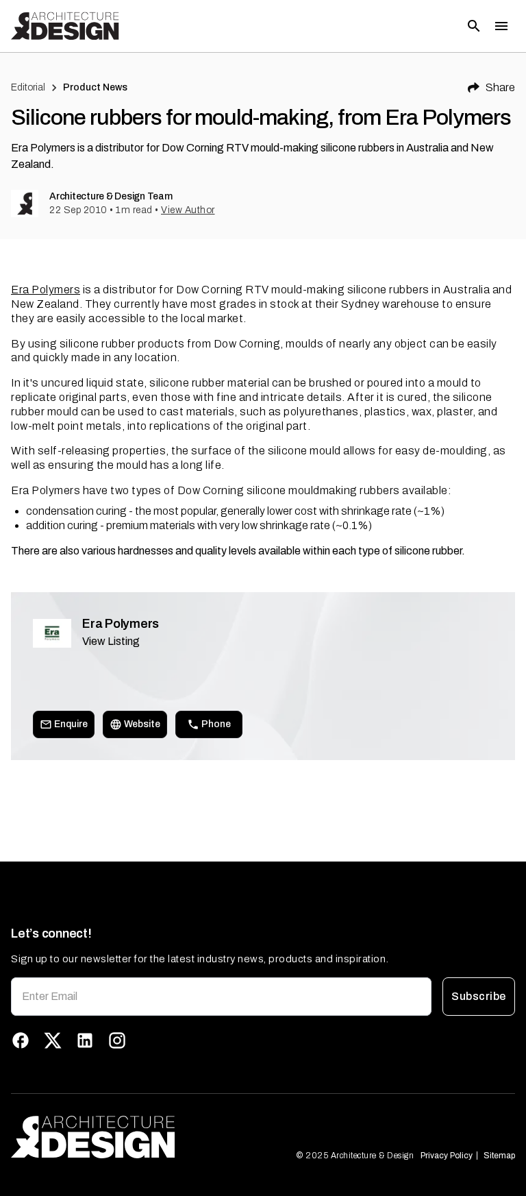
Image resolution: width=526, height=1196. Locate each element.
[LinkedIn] (85, 1040)
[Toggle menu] (501, 26)
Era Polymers (45, 289)
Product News (95, 87)
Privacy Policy (447, 1155)
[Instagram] (117, 1040)
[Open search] (474, 26)
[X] (52, 1040)
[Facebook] (20, 1040)
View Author (188, 210)
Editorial (28, 87)
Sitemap (499, 1155)
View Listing (111, 641)
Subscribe (478, 996)
